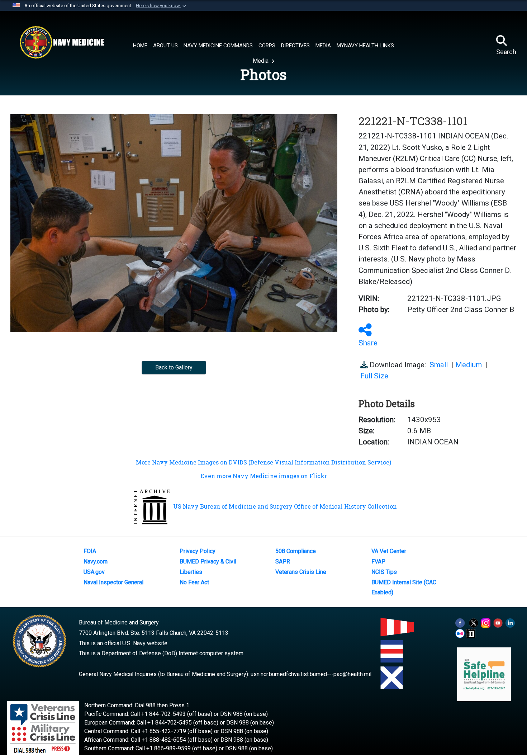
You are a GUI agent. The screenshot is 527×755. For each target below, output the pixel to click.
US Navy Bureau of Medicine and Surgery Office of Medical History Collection (285, 506)
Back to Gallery (174, 367)
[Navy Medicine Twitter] (473, 622)
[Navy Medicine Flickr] (460, 632)
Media (261, 60)
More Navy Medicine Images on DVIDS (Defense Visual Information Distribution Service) (263, 462)
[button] (161, 5)
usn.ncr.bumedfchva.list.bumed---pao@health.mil (311, 674)
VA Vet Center (388, 551)
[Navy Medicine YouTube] (498, 622)
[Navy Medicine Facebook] (460, 622)
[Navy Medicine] (61, 42)
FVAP (378, 561)
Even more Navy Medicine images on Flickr (263, 476)
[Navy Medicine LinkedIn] (510, 622)
